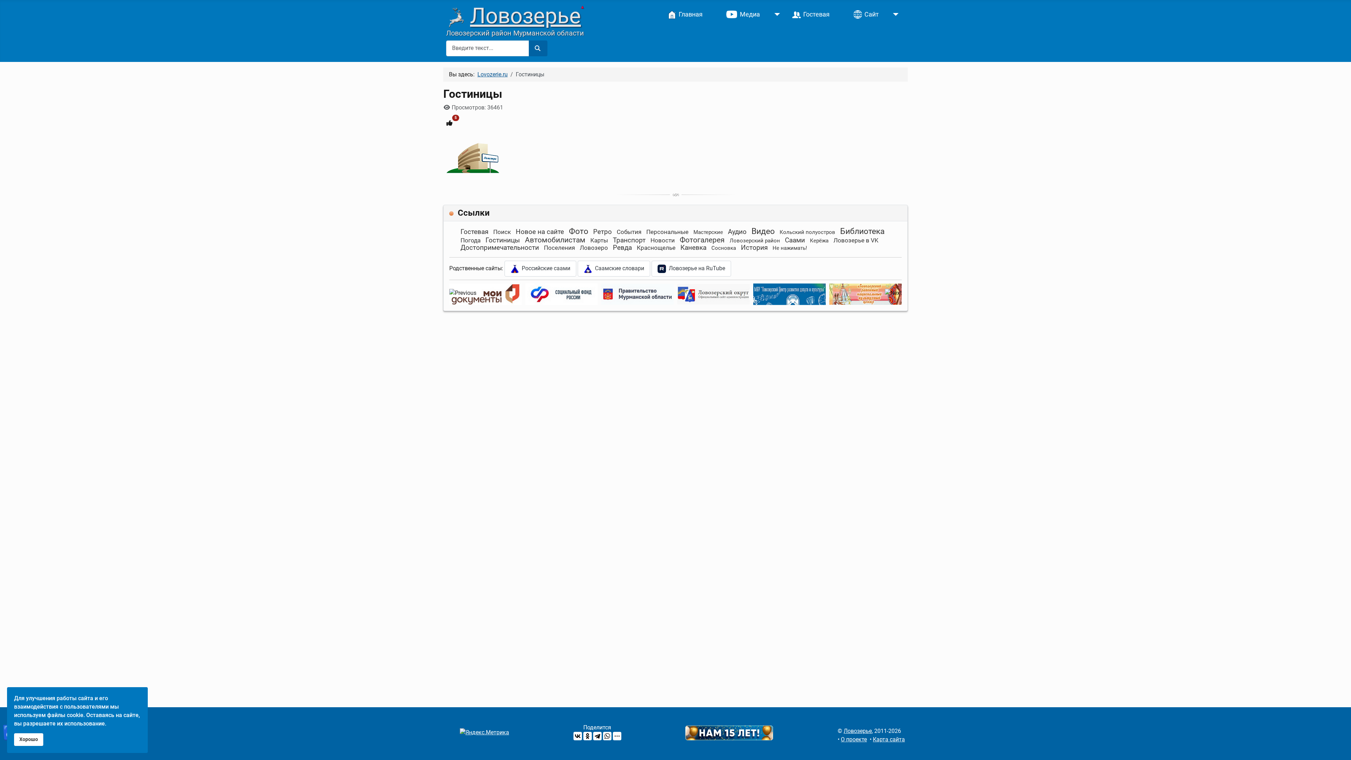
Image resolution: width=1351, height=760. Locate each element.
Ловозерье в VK (856, 240)
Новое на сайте (540, 232)
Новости (663, 240)
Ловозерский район (755, 241)
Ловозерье (525, 15)
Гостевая (474, 232)
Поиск (502, 231)
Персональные (667, 231)
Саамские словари (618, 268)
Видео (763, 231)
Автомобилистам (555, 240)
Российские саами (544, 268)
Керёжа (819, 241)
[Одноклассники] (587, 736)
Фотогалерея (702, 240)
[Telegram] (597, 736)
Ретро (602, 232)
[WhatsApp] (607, 736)
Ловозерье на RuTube (695, 268)
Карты (599, 240)
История (754, 247)
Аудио (737, 232)
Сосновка (723, 248)
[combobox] (487, 48)
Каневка (693, 247)
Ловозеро (594, 247)
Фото (578, 231)
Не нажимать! (790, 248)
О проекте (854, 739)
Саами (795, 240)
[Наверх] (1338, 747)
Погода (471, 240)
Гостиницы (503, 240)
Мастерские (708, 232)
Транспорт (629, 240)
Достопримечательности (500, 247)
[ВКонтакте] (577, 736)
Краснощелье (656, 247)
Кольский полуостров (807, 232)
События (629, 231)
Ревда (622, 247)
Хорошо (28, 739)
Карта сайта (889, 739)
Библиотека (862, 231)
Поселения (559, 247)
